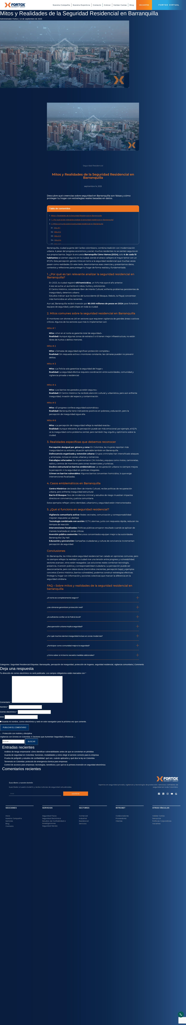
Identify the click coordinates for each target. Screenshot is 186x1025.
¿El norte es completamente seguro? (63, 598)
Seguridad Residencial (20, 664)
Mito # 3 (57, 236)
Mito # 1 (57, 228)
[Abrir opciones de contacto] (181, 1014)
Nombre (4, 707)
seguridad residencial (106, 261)
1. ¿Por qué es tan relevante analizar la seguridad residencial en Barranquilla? (82, 220)
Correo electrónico (8, 712)
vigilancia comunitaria (123, 664)
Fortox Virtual (169, 5)
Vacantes (144, 5)
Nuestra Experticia (81, 5)
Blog (132, 5)
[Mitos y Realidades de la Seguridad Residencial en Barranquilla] (64, 22)
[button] (93, 599)
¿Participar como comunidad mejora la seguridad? (68, 645)
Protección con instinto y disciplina (16, 733)
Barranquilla (45, 664)
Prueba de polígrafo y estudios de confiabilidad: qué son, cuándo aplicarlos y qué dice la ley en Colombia (49, 758)
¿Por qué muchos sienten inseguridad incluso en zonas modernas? (75, 636)
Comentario (5, 702)
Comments (139, 664)
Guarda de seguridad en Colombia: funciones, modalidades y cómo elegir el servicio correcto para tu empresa (51, 755)
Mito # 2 (57, 232)
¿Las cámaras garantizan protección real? (65, 607)
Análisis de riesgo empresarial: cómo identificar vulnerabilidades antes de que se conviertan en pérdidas (49, 752)
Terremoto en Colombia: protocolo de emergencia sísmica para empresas (35, 761)
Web (2, 717)
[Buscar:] (13, 742)
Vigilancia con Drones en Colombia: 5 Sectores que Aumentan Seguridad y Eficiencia (38, 737)
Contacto (97, 5)
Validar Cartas (120, 5)
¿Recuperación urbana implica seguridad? (65, 626)
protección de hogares (84, 664)
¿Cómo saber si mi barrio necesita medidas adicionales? (70, 655)
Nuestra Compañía (61, 5)
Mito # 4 (57, 240)
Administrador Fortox (9, 19)
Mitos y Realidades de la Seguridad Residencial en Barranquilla (79, 13)
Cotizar (107, 5)
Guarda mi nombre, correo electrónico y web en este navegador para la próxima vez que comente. (44, 722)
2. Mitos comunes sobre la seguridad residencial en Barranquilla (77, 224)
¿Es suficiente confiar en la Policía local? (64, 617)
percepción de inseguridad (62, 664)
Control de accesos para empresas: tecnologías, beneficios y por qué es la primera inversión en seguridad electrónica (54, 765)
